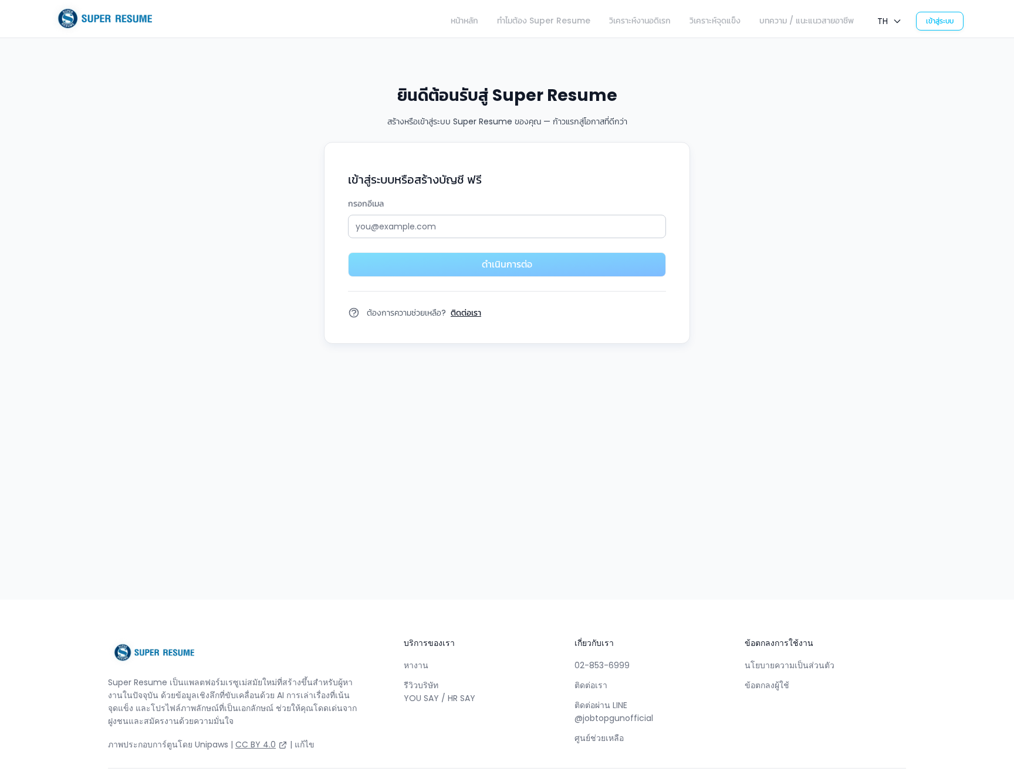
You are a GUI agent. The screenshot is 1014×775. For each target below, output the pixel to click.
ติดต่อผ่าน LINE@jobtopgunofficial (613, 711)
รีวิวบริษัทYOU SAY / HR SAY (439, 691)
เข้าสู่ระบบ (940, 21)
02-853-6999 (602, 665)
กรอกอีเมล (366, 203)
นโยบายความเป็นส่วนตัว (789, 665)
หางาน (416, 665)
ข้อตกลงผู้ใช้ (767, 685)
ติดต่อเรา (590, 685)
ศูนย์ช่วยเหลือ (599, 738)
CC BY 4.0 (255, 744)
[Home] (101, 19)
